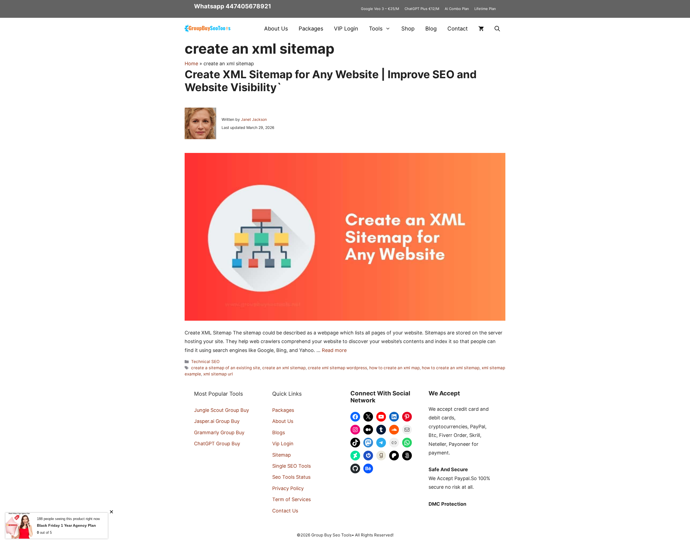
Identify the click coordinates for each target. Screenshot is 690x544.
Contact (457, 28)
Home (191, 63)
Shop (408, 28)
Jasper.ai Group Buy (217, 421)
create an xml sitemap (284, 367)
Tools (375, 28)
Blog (431, 28)
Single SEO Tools (291, 466)
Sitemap (281, 455)
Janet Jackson (254, 119)
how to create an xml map (394, 367)
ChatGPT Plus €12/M (422, 8)
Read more (334, 350)
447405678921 (248, 6)
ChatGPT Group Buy (217, 443)
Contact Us (285, 511)
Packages (311, 28)
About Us (276, 28)
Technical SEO (205, 361)
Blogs (278, 432)
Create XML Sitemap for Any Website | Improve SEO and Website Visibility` (331, 81)
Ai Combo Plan (457, 8)
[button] (497, 28)
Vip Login (283, 443)
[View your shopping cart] (481, 28)
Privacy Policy (288, 488)
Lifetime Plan (485, 8)
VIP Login (346, 28)
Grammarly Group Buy (219, 432)
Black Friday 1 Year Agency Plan (66, 525)
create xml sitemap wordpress (337, 367)
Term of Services (291, 499)
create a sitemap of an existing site (225, 367)
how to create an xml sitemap (450, 367)
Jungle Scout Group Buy (221, 410)
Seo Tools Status (291, 477)
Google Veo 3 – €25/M (380, 8)
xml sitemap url (218, 374)
